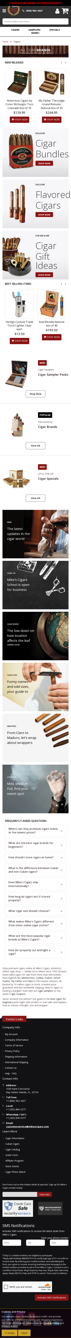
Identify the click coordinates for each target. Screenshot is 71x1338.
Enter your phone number (55, 1237)
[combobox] (35, 21)
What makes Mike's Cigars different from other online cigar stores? (31, 923)
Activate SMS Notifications (51, 1297)
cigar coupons (17, 994)
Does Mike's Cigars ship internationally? (23, 884)
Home (5, 41)
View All (35, 445)
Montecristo (28, 977)
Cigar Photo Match (15, 1171)
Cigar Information (14, 1138)
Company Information (17, 1039)
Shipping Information (16, 1056)
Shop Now (35, 393)
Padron (48, 977)
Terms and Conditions (56, 1273)
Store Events (12, 1166)
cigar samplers (45, 990)
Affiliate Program (14, 1160)
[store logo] (14, 11)
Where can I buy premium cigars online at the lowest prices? (33, 830)
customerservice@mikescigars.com (27, 1126)
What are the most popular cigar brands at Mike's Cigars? (29, 937)
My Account (11, 1034)
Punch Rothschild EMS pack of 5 (51, 323)
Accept (10, 1332)
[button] (35, 32)
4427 (34, 10)
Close (24, 1332)
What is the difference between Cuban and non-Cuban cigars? (33, 869)
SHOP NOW (44, 163)
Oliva (30, 981)
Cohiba (39, 977)
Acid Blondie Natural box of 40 (19, 323)
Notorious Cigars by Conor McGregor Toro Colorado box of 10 (19, 104)
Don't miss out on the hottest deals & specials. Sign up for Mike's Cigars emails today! (34, 1186)
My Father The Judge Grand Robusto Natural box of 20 (52, 104)
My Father (16, 981)
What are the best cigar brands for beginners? (30, 844)
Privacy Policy (12, 1051)
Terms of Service (14, 1045)
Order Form (11, 1155)
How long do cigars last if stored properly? (29, 898)
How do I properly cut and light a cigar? (29, 952)
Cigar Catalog (12, 1149)
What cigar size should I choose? (29, 911)
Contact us (11, 1067)
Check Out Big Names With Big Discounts (36, 2)
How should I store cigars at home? (30, 857)
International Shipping (16, 1062)
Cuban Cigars (12, 1143)
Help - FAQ (11, 1073)
